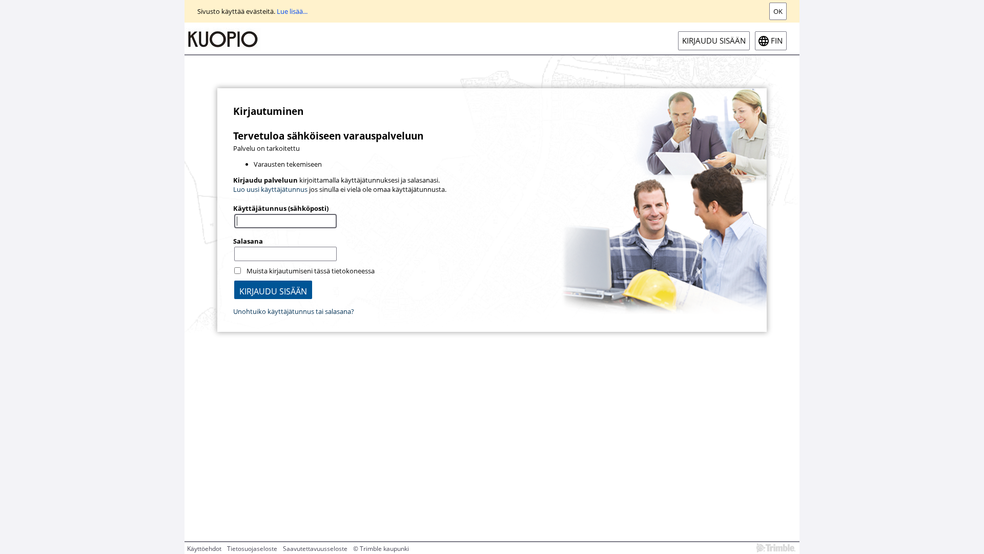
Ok (778, 11)
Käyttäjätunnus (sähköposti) (281, 208)
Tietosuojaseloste (252, 548)
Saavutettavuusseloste (315, 548)
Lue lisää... (292, 11)
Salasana (248, 241)
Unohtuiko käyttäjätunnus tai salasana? (293, 311)
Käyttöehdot (204, 548)
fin (777, 40)
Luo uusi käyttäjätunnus (270, 189)
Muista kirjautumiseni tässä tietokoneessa (311, 270)
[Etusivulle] (222, 38)
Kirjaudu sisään (714, 40)
